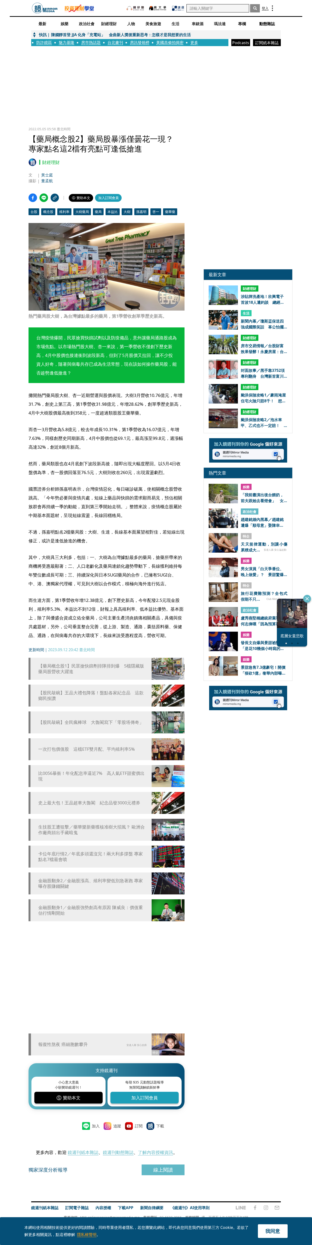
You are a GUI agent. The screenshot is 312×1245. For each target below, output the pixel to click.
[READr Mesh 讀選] (178, 8)
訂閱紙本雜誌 (267, 42)
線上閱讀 (163, 1169)
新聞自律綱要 (152, 1207)
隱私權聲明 (87, 1234)
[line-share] (43, 197)
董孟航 (47, 180)
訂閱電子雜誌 (77, 1207)
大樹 (127, 211)
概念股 (48, 211)
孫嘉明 (141, 211)
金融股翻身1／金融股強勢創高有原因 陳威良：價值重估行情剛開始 (90, 910)
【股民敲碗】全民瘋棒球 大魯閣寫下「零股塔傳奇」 (91, 722)
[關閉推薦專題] (307, 599)
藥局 (98, 211)
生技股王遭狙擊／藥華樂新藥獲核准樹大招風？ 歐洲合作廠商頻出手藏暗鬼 (91, 829)
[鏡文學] (158, 8)
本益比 (112, 211)
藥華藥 (170, 211)
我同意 (272, 1231)
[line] (240, 1207)
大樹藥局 (82, 211)
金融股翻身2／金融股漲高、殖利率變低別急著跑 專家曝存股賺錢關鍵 (90, 883)
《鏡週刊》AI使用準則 (190, 1207)
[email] (277, 1207)
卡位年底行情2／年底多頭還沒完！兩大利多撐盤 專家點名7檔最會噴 (90, 856)
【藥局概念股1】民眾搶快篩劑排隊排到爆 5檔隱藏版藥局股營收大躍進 (91, 668)
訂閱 (139, 1126)
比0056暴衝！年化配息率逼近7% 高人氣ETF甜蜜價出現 (91, 776)
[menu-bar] (272, 8)
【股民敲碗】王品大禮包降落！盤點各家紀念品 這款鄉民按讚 (91, 695)
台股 (33, 211)
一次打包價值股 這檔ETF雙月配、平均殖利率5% (86, 749)
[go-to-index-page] (45, 8)
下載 (160, 1126)
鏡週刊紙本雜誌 (83, 1152)
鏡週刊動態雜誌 (118, 1152)
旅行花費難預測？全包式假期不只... (264, 596)
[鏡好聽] (135, 8)
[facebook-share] (33, 197)
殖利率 (64, 211)
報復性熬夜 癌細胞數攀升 (63, 1044)
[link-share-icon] (54, 197)
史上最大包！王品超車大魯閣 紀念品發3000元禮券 (89, 803)
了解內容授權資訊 (155, 1152)
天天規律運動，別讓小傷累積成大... (264, 546)
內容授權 (103, 1207)
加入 (96, 1126)
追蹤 (117, 1126)
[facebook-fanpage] (255, 1207)
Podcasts (240, 42)
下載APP (125, 1207)
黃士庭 (47, 175)
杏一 (155, 211)
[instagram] (265, 1207)
